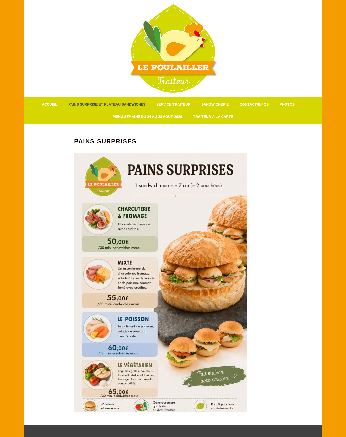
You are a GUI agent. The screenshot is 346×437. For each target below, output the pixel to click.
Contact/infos (254, 104)
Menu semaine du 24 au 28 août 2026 (147, 117)
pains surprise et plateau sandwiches (106, 104)
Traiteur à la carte (213, 117)
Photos (287, 104)
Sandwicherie (215, 104)
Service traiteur (173, 104)
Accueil (49, 104)
